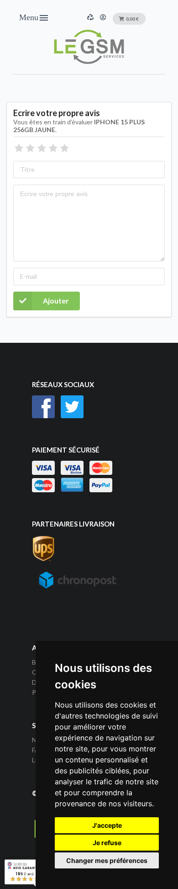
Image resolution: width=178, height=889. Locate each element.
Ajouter (56, 300)
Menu (34, 17)
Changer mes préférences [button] (106, 860)
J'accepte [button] (107, 825)
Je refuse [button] (107, 842)
